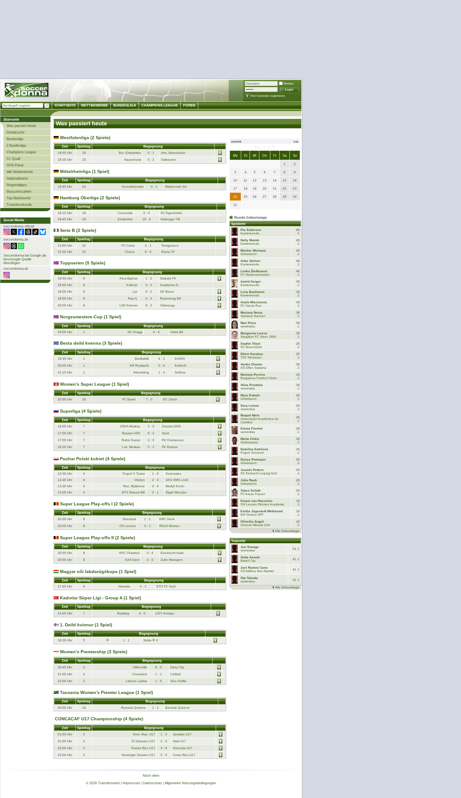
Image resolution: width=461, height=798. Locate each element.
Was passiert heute (21, 126)
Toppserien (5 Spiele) (82, 262)
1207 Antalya (164, 613)
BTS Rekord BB (133, 492)
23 (295, 188)
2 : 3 (155, 480)
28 (275, 196)
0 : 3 (149, 285)
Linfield (175, 674)
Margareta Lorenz (254, 333)
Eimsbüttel (125, 219)
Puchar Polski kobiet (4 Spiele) (92, 458)
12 (255, 180)
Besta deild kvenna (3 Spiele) (90, 343)
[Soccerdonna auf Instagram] (6, 234)
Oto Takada (249, 578)
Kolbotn (132, 285)
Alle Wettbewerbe (20, 172)
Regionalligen (17, 185)
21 (275, 188)
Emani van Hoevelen (256, 501)
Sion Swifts (178, 681)
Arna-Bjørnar (128, 278)
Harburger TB (170, 219)
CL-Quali (13, 158)
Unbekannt (249, 254)
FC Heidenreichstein (255, 274)
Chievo (130, 251)
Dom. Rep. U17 (144, 734)
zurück (236, 141)
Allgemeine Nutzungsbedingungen (190, 783)
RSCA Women (169, 526)
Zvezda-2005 (171, 426)
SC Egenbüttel (171, 213)
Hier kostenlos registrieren (268, 95)
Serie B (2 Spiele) (77, 230)
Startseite (65, 105)
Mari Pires (248, 323)
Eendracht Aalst (172, 553)
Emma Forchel (252, 428)
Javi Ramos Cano (254, 567)
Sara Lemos (250, 405)
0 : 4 (156, 332)
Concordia (125, 213)
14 (275, 180)
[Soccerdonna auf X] (14, 234)
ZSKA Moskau (130, 426)
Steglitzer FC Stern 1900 (258, 336)
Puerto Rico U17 (143, 748)
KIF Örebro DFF (252, 514)
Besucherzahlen (19, 191)
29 (284, 196)
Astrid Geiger (251, 281)
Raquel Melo (250, 415)
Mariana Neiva (251, 312)
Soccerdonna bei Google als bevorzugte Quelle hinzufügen (24, 259)
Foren (189, 105)
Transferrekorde (19, 204)
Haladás (124, 586)
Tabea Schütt (250, 490)
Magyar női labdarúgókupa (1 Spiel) (97, 571)
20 (265, 188)
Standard (129, 519)
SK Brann (167, 291)
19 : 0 (146, 219)
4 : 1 (161, 358)
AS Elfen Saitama (253, 367)
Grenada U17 (183, 748)
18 (245, 188)
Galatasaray (249, 442)
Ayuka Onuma (251, 364)
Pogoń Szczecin (252, 452)
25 (245, 196)
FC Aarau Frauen (253, 494)
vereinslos (248, 326)
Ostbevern (168, 159)
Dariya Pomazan (253, 459)
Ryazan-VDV (131, 433)
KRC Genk (167, 519)
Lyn (135, 291)
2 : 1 (148, 245)
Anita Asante (250, 557)
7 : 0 (149, 399)
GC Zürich (170, 399)
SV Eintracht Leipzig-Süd (259, 473)
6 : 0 (148, 251)
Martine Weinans (253, 250)
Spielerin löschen (253, 316)
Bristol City (248, 560)
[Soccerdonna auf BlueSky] (43, 234)
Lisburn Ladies (136, 681)
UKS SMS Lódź (177, 480)
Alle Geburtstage (287, 531)
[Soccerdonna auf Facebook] (21, 234)
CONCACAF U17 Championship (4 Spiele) (98, 718)
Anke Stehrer (251, 261)
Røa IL (133, 298)
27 (265, 196)
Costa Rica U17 (184, 755)
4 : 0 (150, 559)
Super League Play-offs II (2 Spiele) (97, 537)
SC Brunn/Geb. (252, 347)
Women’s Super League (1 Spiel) (94, 384)
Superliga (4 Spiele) (80, 411)
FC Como (128, 245)
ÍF (107, 640)
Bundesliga (15, 139)
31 (235, 204)
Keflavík (180, 365)
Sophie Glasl (250, 343)
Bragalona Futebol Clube (259, 378)
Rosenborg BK (170, 298)
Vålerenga (167, 305)
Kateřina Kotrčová (254, 449)
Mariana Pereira (253, 374)
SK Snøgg (134, 332)
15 (284, 180)
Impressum (131, 783)
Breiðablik (142, 358)
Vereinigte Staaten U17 (138, 755)
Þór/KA (180, 358)
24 (235, 196)
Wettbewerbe (94, 105)
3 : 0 (151, 440)
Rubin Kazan (131, 440)
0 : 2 (151, 159)
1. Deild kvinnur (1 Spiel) (85, 624)
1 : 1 (147, 519)
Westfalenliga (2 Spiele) (84, 137)
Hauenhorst (132, 159)
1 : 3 (164, 734)
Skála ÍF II (150, 640)
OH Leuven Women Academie (262, 504)
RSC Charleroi (129, 553)
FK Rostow (170, 447)
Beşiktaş (123, 613)
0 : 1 (151, 152)
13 (265, 180)
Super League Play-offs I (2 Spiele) (96, 503)
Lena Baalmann (252, 292)
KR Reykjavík (139, 365)
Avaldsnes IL (169, 285)
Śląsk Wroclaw (176, 492)
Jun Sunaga (250, 547)
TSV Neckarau (251, 357)
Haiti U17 (179, 741)
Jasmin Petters (252, 470)
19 (255, 188)
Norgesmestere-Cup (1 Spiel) (90, 316)
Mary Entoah (250, 395)
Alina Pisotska (252, 385)
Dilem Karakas (252, 354)
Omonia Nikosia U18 (255, 525)
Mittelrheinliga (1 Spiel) (84, 171)
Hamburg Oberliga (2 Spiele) (89, 197)
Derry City (177, 667)
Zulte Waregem (172, 559)
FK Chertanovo (173, 440)
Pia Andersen (251, 230)
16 (295, 180)
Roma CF (168, 251)
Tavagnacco (170, 245)
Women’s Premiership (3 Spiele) (93, 651)
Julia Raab (249, 480)
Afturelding (141, 372)
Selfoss (180, 372)
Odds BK (176, 332)
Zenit (165, 433)
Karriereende (250, 233)
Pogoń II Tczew (134, 473)
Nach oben (151, 775)
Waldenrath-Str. (176, 186)
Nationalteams (17, 178)
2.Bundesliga (16, 145)
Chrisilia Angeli (252, 521)
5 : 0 (146, 213)
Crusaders (139, 674)
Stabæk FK (168, 278)
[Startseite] (27, 91)
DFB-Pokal (15, 165)
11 (245, 180)
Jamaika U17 (182, 734)
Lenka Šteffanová (254, 271)
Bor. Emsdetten (130, 152)
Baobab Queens (177, 707)
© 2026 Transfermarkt (103, 783)
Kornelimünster (133, 186)
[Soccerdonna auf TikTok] (35, 234)
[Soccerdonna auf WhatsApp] (21, 248)
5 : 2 (151, 447)
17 (235, 188)
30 (295, 196)
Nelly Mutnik (250, 240)
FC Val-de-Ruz (251, 305)
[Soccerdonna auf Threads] (28, 234)
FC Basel (128, 399)
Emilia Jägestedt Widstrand (262, 511)
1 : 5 (158, 681)
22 (284, 188)
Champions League (21, 152)
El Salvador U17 (143, 741)
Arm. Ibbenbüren (173, 152)
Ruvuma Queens (133, 707)
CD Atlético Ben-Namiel (257, 571)
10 (235, 180)
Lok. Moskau (131, 447)
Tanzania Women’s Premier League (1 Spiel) (106, 692)
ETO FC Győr (166, 586)
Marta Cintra (250, 439)
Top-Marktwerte (19, 198)
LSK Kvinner (128, 305)
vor (296, 141)
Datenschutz (152, 783)
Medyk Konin (175, 486)
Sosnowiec (173, 473)
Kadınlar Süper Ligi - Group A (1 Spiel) (100, 597)
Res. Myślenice (134, 486)
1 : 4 (161, 372)
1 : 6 (155, 473)
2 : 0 (151, 426)
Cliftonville (140, 667)
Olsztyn (139, 480)
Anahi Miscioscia (254, 302)
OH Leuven (127, 526)
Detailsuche (15, 132)
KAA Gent (132, 559)
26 (255, 196)
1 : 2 (149, 278)
